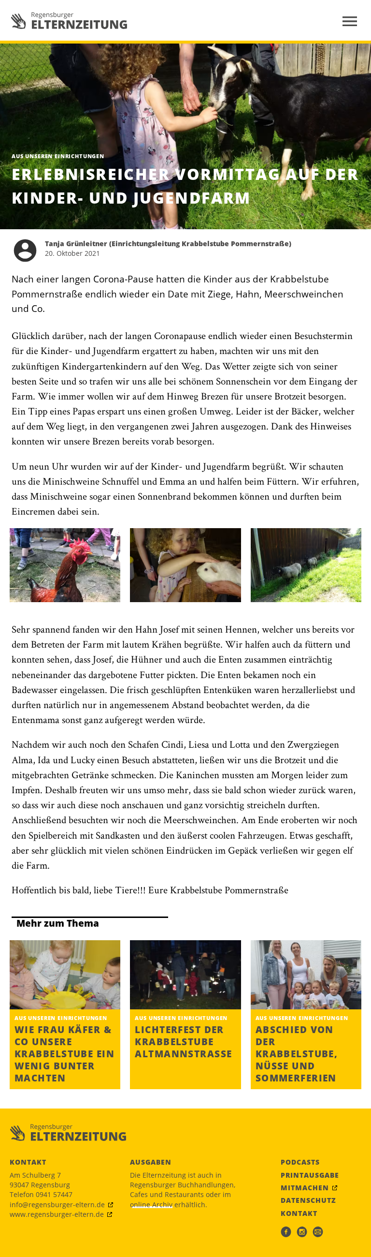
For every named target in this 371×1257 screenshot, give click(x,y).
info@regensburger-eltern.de (57, 1204)
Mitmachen (305, 1188)
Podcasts (300, 1162)
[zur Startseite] (69, 20)
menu (349, 21)
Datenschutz (308, 1200)
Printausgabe (310, 1175)
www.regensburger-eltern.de (57, 1214)
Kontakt (299, 1213)
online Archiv (151, 1204)
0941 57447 (54, 1194)
